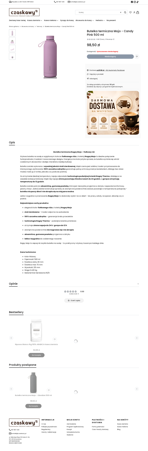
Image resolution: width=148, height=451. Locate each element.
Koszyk (69, 429)
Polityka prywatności (49, 427)
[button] (125, 12)
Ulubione (70, 435)
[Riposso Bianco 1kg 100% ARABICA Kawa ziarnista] (36, 330)
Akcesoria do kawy (27, 26)
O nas (43, 424)
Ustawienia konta (73, 432)
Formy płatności (98, 427)
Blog (118, 429)
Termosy (39, 26)
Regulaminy (45, 429)
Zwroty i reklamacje (48, 432)
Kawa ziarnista (122, 424)
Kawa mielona (122, 427)
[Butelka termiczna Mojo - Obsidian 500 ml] (33, 381)
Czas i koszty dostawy (100, 429)
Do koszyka (36, 355)
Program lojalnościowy (75, 427)
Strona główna (14, 26)
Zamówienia (71, 424)
